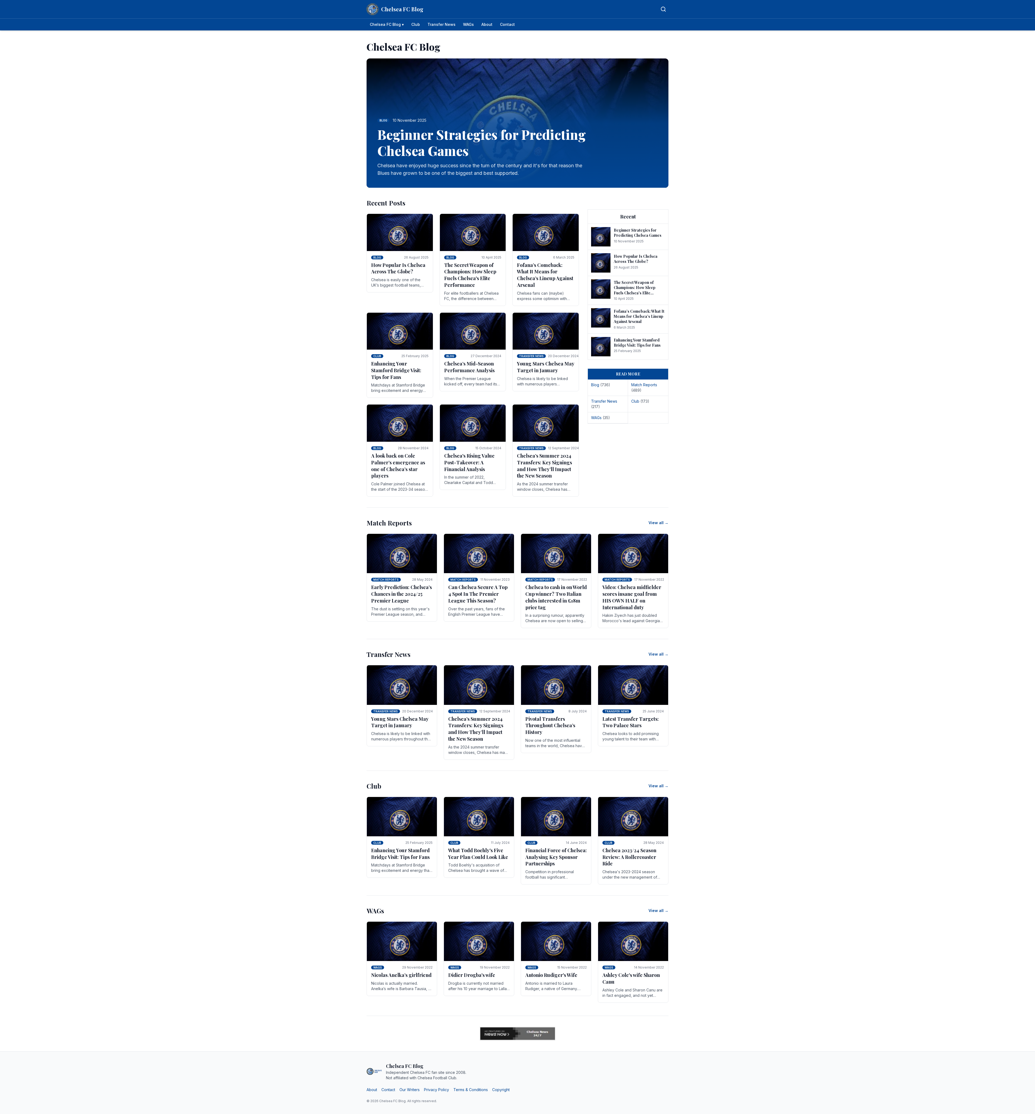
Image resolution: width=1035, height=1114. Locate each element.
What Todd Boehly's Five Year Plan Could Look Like (478, 853)
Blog (377, 257)
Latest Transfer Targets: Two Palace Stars (630, 722)
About (486, 24)
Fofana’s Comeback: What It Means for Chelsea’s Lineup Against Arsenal (545, 275)
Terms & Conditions (470, 1089)
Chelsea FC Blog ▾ (387, 24)
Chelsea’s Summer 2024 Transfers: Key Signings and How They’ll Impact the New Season (544, 465)
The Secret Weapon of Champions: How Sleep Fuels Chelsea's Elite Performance (470, 275)
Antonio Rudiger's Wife (551, 975)
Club (415, 24)
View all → (658, 522)
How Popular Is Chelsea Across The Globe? (398, 268)
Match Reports (386, 579)
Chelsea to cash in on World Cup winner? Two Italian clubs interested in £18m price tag (556, 597)
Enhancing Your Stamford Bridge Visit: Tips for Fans (396, 370)
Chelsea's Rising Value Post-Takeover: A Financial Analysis (469, 462)
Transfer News (441, 24)
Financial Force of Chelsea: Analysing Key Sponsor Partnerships (556, 857)
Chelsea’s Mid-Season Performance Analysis (469, 367)
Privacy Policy (436, 1089)
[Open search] (663, 9)
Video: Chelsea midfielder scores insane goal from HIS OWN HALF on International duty (631, 597)
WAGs (468, 24)
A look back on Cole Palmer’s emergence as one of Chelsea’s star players (398, 465)
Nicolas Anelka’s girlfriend (401, 975)
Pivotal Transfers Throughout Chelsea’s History (550, 726)
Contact (507, 24)
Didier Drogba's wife (471, 975)
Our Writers (409, 1089)
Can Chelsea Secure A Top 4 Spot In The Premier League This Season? (478, 594)
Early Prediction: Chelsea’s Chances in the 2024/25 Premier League (401, 594)
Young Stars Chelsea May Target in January (545, 367)
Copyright (501, 1089)
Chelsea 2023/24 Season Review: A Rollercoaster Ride (629, 857)
